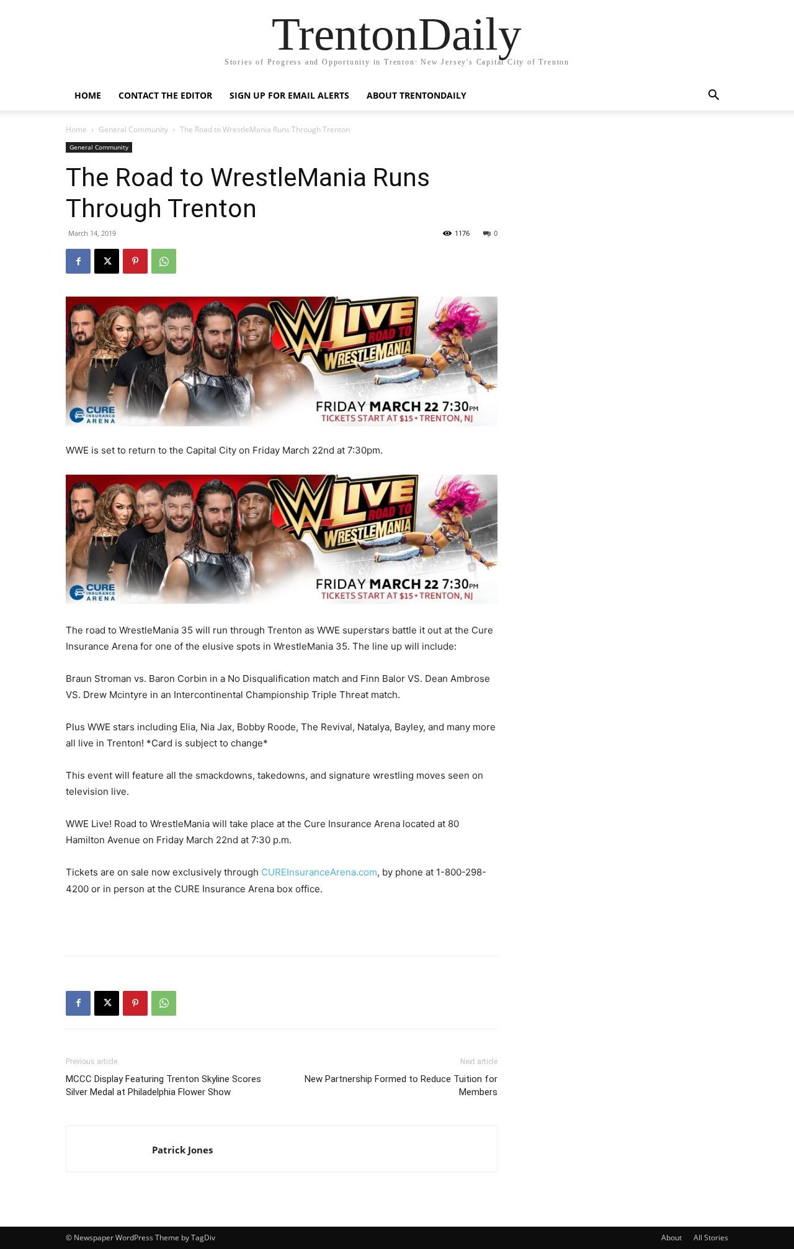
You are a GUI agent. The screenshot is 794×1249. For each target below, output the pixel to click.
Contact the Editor (165, 95)
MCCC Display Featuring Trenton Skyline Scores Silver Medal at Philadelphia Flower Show (163, 1085)
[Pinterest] (135, 261)
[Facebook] (78, 261)
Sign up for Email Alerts (289, 95)
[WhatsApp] (163, 261)
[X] (106, 261)
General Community (133, 129)
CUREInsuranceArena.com (319, 872)
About (671, 1237)
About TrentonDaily (416, 95)
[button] (713, 96)
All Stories (711, 1237)
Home (87, 95)
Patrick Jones (182, 1150)
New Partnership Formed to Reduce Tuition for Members (401, 1085)
